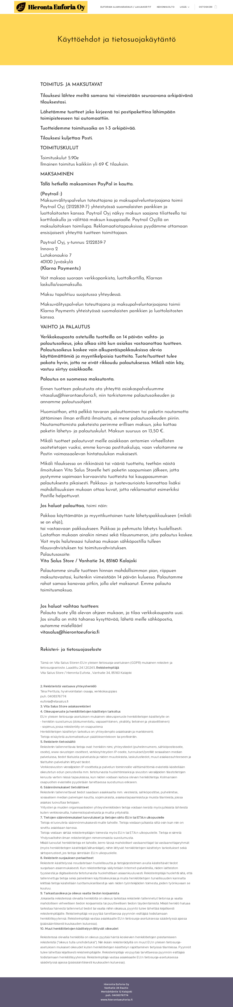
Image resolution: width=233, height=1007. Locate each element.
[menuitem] (127, 7)
